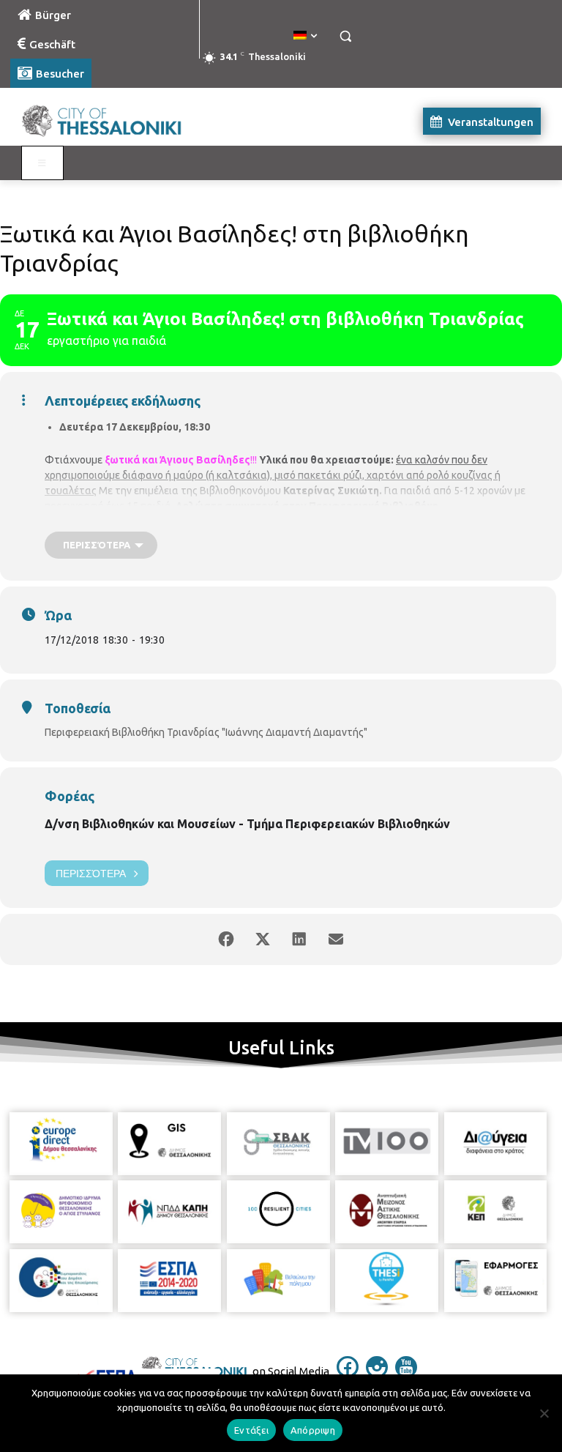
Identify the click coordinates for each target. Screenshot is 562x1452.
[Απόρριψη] (543, 1413)
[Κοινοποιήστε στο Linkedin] (299, 939)
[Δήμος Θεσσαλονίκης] (109, 121)
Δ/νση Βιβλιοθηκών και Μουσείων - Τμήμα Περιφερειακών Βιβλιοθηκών (247, 823)
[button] (345, 36)
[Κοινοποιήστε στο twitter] (262, 939)
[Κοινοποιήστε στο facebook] (226, 939)
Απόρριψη (313, 1430)
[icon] (347, 1374)
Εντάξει (251, 1430)
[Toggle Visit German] (42, 163)
